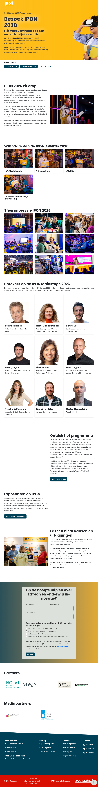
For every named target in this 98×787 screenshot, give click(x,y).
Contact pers (67, 752)
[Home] (9, 4)
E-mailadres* (30, 613)
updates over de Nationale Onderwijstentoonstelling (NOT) (49, 636)
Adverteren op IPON (47, 752)
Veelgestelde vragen (70, 756)
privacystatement (63, 646)
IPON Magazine (46, 66)
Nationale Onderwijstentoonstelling (18, 759)
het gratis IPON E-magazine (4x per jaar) (42, 628)
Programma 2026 (11, 66)
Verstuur (30, 654)
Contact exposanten (70, 744)
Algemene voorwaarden (33, 781)
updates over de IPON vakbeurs (39, 634)
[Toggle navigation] (92, 4)
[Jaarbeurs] (84, 781)
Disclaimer (33, 778)
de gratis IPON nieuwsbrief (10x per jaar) (43, 631)
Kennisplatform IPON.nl (14, 744)
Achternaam (54, 605)
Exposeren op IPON (47, 744)
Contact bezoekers (69, 748)
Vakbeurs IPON (11, 748)
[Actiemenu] (94, 782)
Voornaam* (30, 605)
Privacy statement (32, 783)
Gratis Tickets (10, 752)
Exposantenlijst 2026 (29, 66)
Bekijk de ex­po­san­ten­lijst (15, 516)
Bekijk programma (59, 479)
